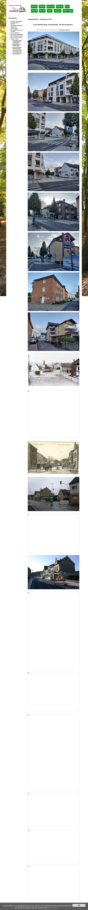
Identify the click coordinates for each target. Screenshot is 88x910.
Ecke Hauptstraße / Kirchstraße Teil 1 (17, 53)
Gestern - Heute (14, 39)
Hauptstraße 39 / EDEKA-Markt (17, 45)
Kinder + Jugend (68, 10)
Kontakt (50, 10)
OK (79, 905)
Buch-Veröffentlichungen (17, 36)
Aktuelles (42, 6)
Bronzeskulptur (14, 28)
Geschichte (60, 6)
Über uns (42, 10)
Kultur (67, 6)
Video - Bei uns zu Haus (16, 37)
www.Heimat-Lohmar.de (64, 29)
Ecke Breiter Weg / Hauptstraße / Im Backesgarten (17, 42)
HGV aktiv (34, 10)
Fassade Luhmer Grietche (15, 23)
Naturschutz (50, 6)
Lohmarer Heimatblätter (16, 21)
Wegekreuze (14, 27)
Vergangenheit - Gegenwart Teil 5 (40, 19)
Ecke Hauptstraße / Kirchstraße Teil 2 (17, 50)
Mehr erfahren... (53, 908)
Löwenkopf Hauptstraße (16, 25)
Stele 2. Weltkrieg (15, 33)
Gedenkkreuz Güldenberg (17, 34)
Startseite (34, 6)
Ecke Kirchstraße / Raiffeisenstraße (17, 48)
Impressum (58, 10)
